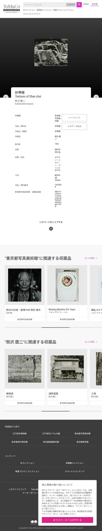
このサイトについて (17, 489)
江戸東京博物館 (19, 433)
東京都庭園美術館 (51, 442)
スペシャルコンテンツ (31, 14)
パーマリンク (74, 117)
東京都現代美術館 (19, 442)
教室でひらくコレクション (63, 10)
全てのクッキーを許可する (67, 520)
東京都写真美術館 (82, 433)
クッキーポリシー (31, 493)
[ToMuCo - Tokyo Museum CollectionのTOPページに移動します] (11, 9)
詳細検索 (71, 4)
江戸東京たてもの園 (51, 433)
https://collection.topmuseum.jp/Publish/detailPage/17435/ (58, 198)
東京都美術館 (82, 442)
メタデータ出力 (74, 126)
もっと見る (90, 258)
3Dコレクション (29, 10)
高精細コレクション (44, 10)
